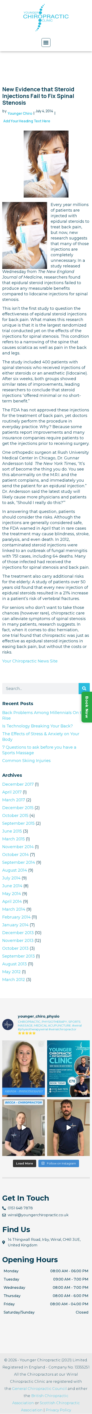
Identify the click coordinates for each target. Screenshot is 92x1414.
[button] (46, 42)
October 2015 (15, 815)
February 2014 (16, 917)
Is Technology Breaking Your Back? (37, 726)
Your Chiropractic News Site (30, 661)
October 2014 (15, 854)
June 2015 (12, 831)
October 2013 (15, 948)
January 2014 (15, 925)
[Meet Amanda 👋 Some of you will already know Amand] (23, 1068)
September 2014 (18, 862)
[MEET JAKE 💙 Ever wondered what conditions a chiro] (68, 1127)
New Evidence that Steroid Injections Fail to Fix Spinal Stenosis (38, 95)
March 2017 (13, 800)
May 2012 (11, 971)
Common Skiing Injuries (26, 760)
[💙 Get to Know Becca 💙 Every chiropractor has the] (23, 1127)
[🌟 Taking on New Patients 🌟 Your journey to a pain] (68, 1068)
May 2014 (11, 893)
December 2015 (17, 807)
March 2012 (13, 979)
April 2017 (12, 792)
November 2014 (18, 846)
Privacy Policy (58, 1410)
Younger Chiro (20, 113)
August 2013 (14, 964)
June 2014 (12, 885)
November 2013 (17, 940)
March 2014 (13, 909)
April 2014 (12, 901)
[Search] (84, 688)
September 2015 (18, 823)
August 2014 (14, 870)
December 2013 (18, 932)
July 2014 (11, 878)
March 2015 (13, 839)
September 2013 (18, 956)
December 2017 (18, 784)
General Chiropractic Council (39, 1389)
